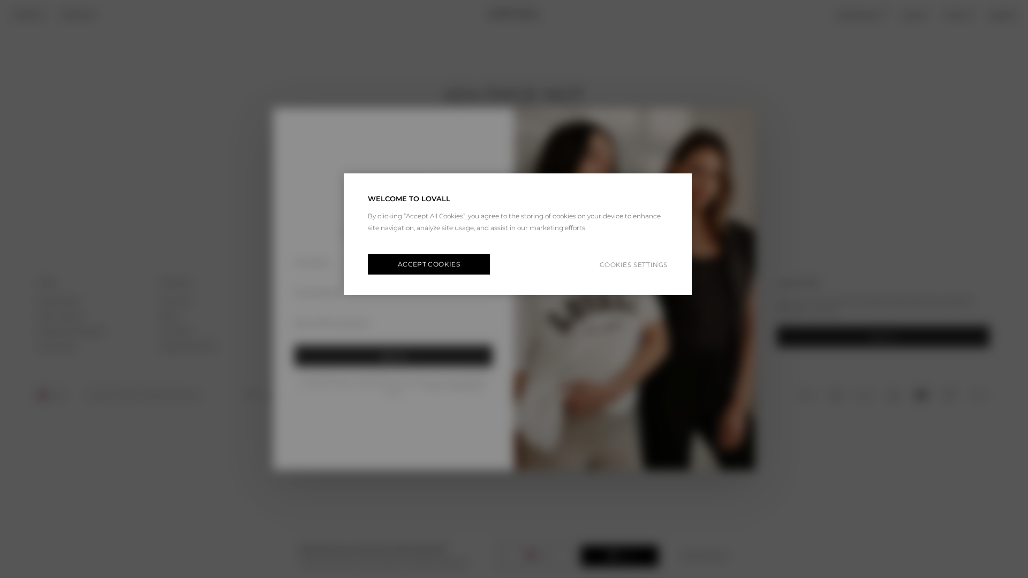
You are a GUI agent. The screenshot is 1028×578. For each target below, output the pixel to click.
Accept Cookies (429, 264)
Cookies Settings (634, 265)
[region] (518, 234)
